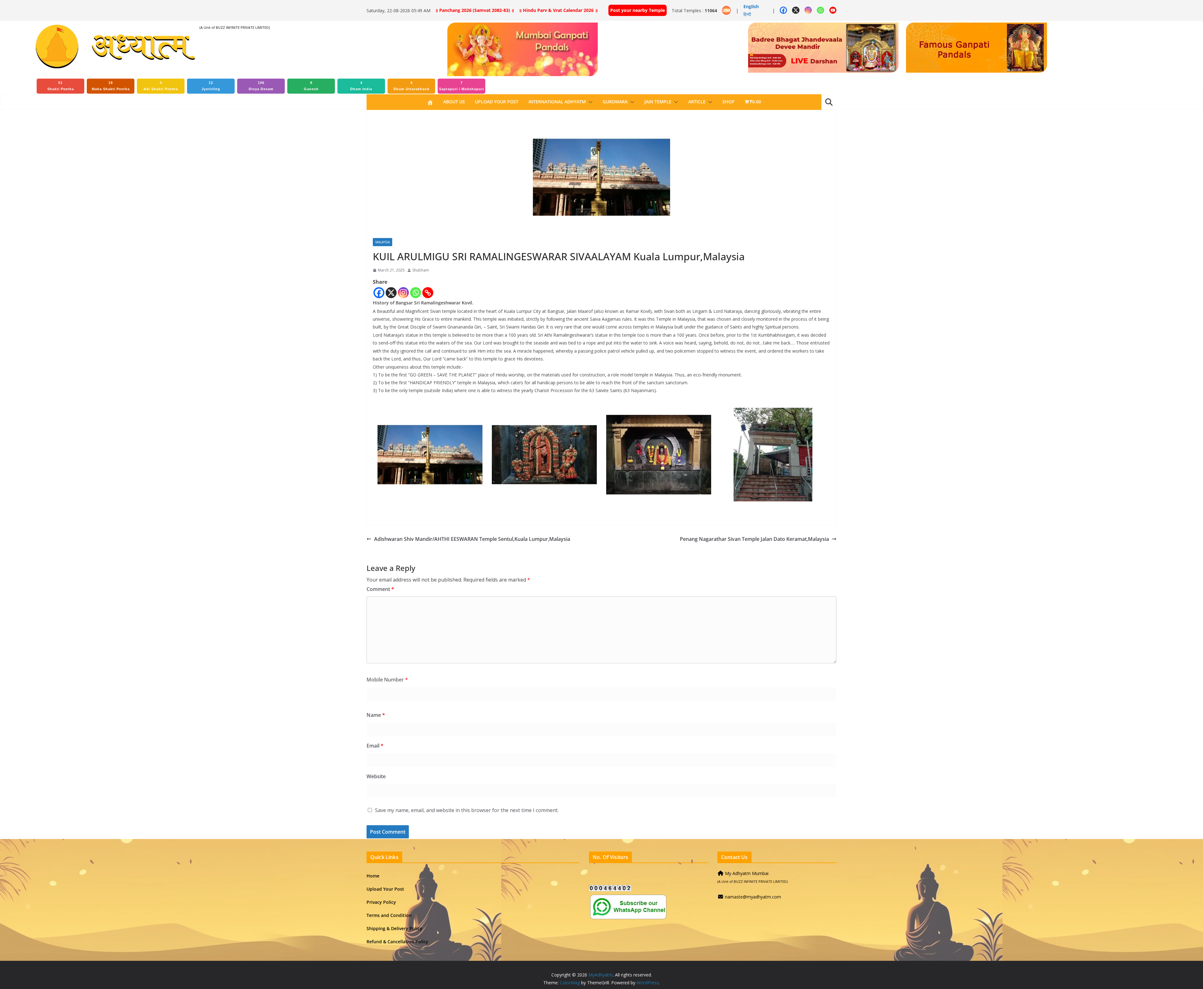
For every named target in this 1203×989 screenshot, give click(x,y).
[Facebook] (378, 292)
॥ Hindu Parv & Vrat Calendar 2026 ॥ (558, 10)
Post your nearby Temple (637, 10)
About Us (454, 102)
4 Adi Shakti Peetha (160, 86)
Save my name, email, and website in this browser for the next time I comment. (467, 810)
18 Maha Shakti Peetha (111, 86)
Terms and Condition (389, 915)
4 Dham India (361, 86)
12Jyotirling (210, 86)
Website (376, 776)
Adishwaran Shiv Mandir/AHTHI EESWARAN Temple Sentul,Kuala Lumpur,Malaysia (472, 539)
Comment (380, 589)
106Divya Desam (261, 86)
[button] (589, 102)
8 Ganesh (311, 86)
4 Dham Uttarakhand (411, 86)
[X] (391, 292)
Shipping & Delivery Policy (394, 928)
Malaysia (382, 242)
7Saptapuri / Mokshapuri (461, 86)
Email (375, 745)
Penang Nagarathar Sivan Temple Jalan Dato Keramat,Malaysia (754, 539)
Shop (728, 102)
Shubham (420, 270)
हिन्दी (747, 14)
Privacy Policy (381, 902)
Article (697, 102)
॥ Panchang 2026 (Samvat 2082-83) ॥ (474, 10)
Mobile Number (387, 679)
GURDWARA (615, 102)
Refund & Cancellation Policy (397, 942)
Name (376, 715)
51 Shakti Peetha (60, 86)
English (751, 6)
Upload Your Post (496, 102)
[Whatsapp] (415, 292)
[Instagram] (403, 292)
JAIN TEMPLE (657, 102)
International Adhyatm (557, 102)
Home (373, 876)
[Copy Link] (427, 292)
